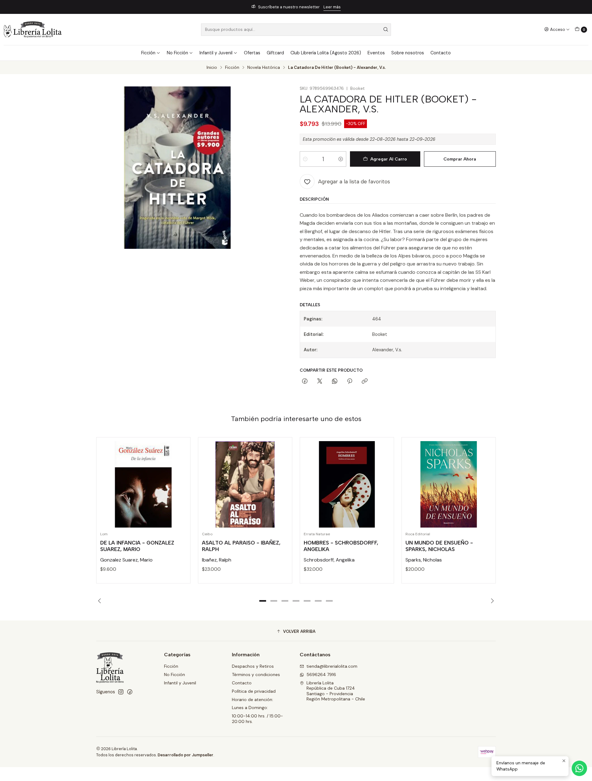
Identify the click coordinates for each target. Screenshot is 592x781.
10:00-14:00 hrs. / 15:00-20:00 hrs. (257, 718)
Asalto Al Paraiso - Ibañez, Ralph (241, 546)
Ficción (148, 53)
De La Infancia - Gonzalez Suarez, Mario (137, 546)
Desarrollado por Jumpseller (185, 755)
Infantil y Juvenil (215, 53)
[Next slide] (491, 601)
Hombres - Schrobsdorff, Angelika (341, 546)
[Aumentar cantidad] (340, 159)
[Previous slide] (100, 601)
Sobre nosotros (407, 53)
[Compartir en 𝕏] (319, 381)
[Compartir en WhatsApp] (335, 381)
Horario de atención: (252, 699)
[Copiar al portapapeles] (365, 381)
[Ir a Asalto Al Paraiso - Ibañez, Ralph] (245, 484)
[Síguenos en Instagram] (121, 692)
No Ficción (177, 53)
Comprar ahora (459, 159)
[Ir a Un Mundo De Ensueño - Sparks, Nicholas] (448, 484)
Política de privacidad (254, 691)
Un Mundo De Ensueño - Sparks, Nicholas (439, 546)
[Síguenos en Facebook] (130, 692)
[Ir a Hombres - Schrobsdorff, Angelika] (347, 484)
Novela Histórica (263, 67)
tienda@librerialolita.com (331, 666)
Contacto (440, 53)
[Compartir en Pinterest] (349, 381)
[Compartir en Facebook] (305, 381)
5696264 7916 (321, 674)
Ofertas (252, 53)
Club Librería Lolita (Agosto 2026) (325, 53)
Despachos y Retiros (253, 666)
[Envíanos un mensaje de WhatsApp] (579, 768)
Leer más (332, 7)
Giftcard (275, 53)
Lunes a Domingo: (250, 707)
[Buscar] (385, 29)
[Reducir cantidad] (305, 159)
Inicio (212, 67)
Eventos (376, 53)
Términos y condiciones (256, 674)
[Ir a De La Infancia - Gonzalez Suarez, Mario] (143, 484)
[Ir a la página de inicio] (33, 29)
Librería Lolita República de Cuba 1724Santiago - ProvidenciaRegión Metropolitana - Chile (335, 691)
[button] (262, 601)
